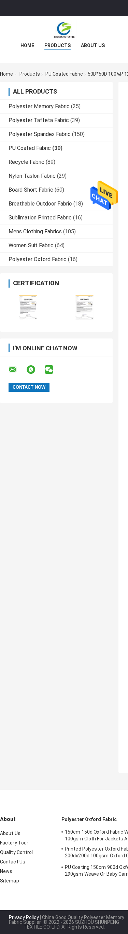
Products (57, 45)
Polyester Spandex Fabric (40, 134)
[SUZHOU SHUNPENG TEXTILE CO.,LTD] (64, 30)
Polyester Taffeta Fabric (39, 120)
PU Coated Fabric (64, 74)
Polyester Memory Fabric (39, 106)
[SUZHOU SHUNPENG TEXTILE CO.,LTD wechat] (53, 369)
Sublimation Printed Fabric (40, 217)
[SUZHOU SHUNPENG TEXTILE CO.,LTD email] (17, 369)
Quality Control (16, 852)
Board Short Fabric (31, 190)
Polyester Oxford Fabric (38, 259)
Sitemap (9, 880)
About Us (93, 45)
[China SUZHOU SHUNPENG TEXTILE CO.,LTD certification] (28, 307)
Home (27, 45)
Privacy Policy (24, 917)
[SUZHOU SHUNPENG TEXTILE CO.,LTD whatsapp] (35, 369)
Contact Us (12, 861)
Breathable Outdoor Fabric (40, 203)
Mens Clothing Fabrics (35, 231)
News (6, 871)
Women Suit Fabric (31, 245)
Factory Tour (14, 842)
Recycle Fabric (26, 162)
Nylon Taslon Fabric (32, 176)
